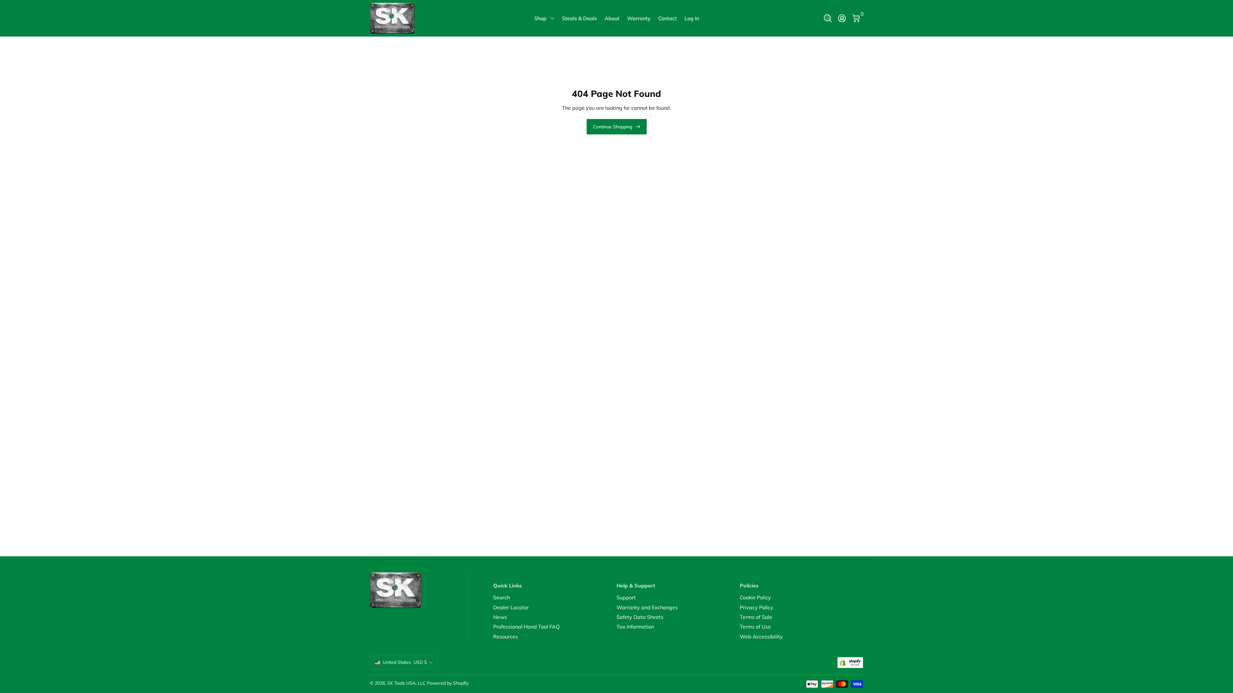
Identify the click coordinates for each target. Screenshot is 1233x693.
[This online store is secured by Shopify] (850, 662)
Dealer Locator (511, 607)
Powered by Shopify (447, 683)
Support (626, 597)
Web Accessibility (761, 636)
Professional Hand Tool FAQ (526, 626)
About (612, 18)
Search (501, 597)
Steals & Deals (579, 18)
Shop (540, 18)
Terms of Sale (756, 617)
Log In (692, 18)
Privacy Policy (756, 607)
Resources (505, 636)
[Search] (828, 18)
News (500, 617)
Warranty (639, 18)
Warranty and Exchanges (647, 607)
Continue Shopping (613, 127)
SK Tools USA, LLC (406, 683)
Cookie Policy (755, 597)
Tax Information (635, 626)
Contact (667, 18)
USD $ (405, 662)
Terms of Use (755, 626)
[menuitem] (554, 597)
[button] (828, 18)
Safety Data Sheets (639, 617)
